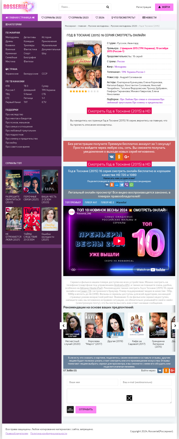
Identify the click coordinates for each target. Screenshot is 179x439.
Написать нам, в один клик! (119, 178)
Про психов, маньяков (18, 122)
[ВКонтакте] (107, 185)
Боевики (10, 45)
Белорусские (31, 73)
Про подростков (14, 134)
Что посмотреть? (124, 17)
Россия (120, 61)
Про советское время (18, 146)
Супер (45, 86)
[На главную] (19, 7)
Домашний (29, 90)
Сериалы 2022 (52, 17)
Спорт (27, 53)
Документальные (50, 49)
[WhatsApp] (131, 185)
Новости (150, 17)
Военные (10, 49)
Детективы (30, 37)
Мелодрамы (12, 37)
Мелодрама (120, 66)
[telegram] (122, 185)
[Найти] (107, 7)
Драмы (9, 41)
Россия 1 (140, 72)
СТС (8, 98)
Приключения (49, 41)
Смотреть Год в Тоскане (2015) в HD (119, 111)
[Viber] (126, 185)
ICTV (44, 102)
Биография (30, 57)
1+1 (43, 98)
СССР (44, 73)
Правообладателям (17, 433)
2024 (101, 17)
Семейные (11, 57)
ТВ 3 (26, 86)
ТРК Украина (128, 72)
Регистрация (143, 6)
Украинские (12, 73)
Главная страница (20, 17)
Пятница (28, 98)
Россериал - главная (75, 26)
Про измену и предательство (147, 102)
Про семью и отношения (147, 99)
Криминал (11, 53)
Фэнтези (28, 61)
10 (97, 91)
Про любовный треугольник (21, 130)
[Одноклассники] (112, 185)
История (46, 37)
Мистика (10, 61)
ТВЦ (8, 94)
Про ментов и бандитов (18, 118)
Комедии (29, 41)
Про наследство (14, 114)
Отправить (86, 409)
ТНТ (26, 102)
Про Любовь (126, 99)
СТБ (44, 94)
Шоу (44, 53)
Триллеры (29, 45)
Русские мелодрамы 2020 (124, 26)
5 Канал (28, 94)
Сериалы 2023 (79, 17)
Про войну (11, 142)
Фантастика (30, 49)
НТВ (8, 86)
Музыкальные (49, 45)
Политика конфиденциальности (48, 433)
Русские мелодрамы (98, 26)
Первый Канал (13, 102)
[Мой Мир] (117, 185)
